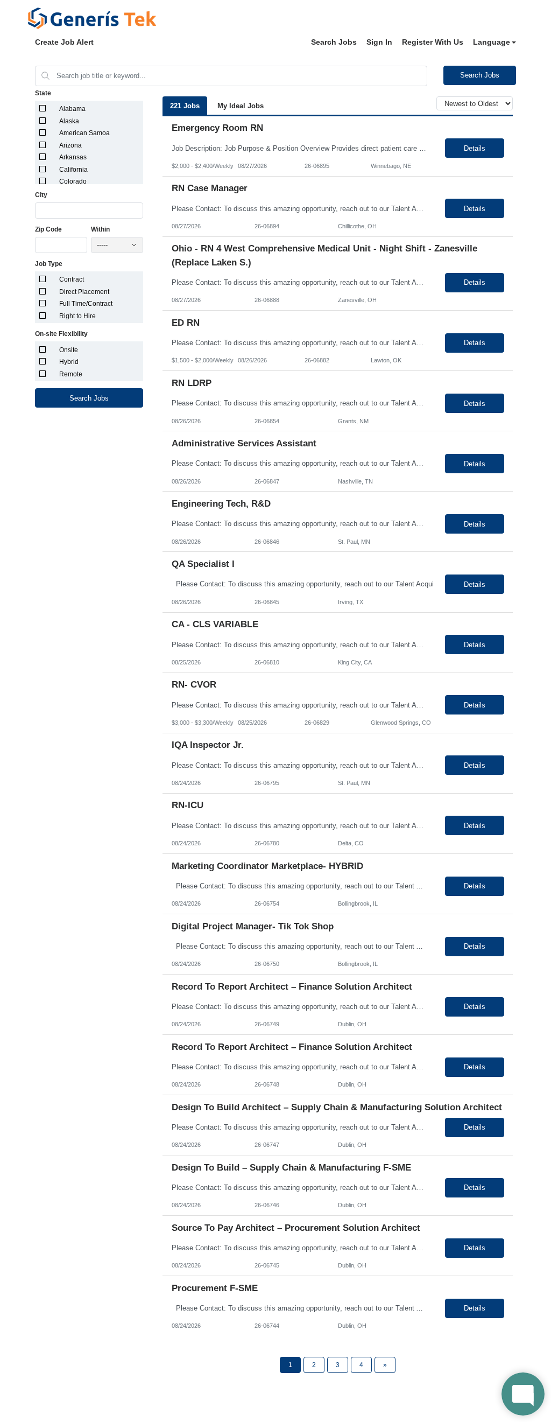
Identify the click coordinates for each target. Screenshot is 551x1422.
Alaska (69, 121)
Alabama (72, 109)
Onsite (68, 350)
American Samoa (84, 133)
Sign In (379, 42)
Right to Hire (77, 316)
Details (474, 148)
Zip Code (48, 229)
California (73, 169)
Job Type (48, 264)
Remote (70, 374)
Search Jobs (334, 42)
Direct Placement (84, 292)
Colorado (73, 181)
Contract (71, 279)
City (41, 195)
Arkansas (73, 157)
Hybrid (69, 362)
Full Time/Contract (85, 303)
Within (100, 229)
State (43, 93)
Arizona (70, 145)
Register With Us (432, 42)
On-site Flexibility (61, 334)
